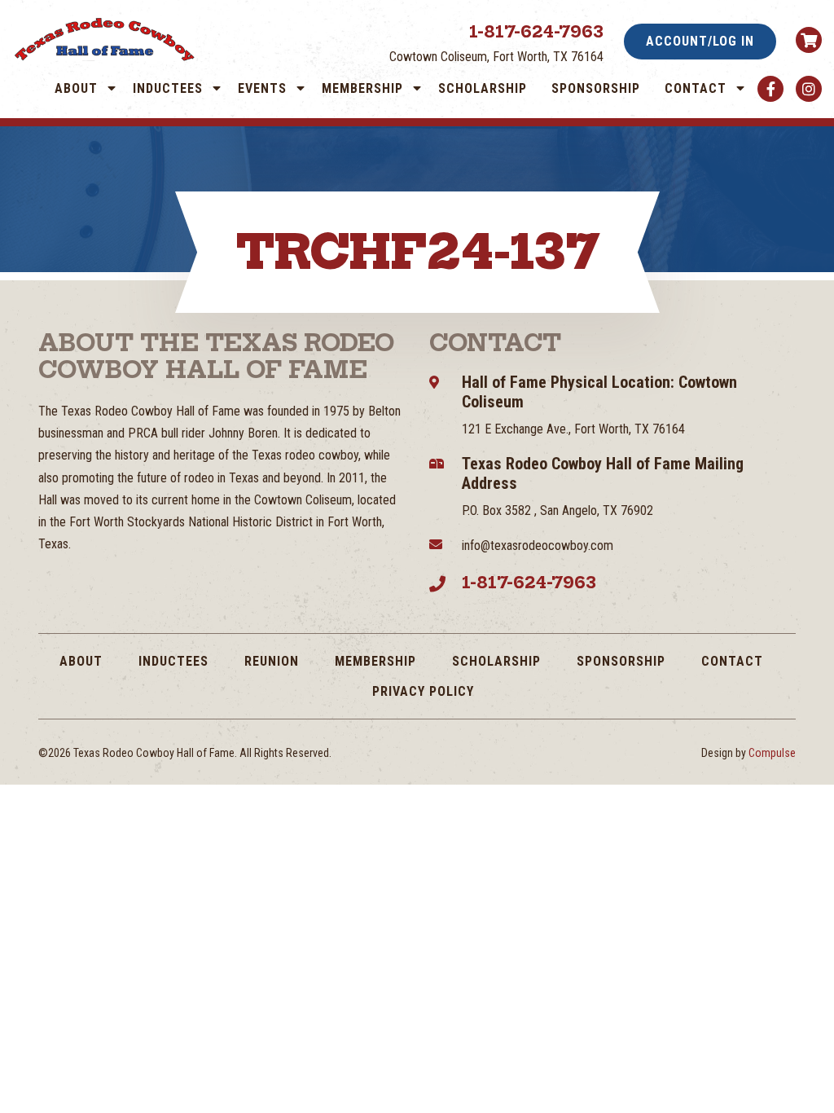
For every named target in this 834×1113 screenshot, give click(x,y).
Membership (362, 88)
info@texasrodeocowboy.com (537, 545)
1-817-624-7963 (536, 31)
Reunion (271, 661)
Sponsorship (595, 88)
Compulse (772, 752)
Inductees (168, 88)
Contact (695, 88)
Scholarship (482, 88)
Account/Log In (700, 41)
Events (262, 88)
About (76, 88)
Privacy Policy (423, 691)
